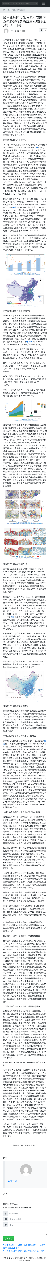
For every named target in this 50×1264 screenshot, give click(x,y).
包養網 (29, 341)
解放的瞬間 (19, 1258)
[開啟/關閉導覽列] (43, 3)
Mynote (27, 1260)
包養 (36, 147)
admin (12, 31)
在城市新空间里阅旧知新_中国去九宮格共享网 (24, 1250)
